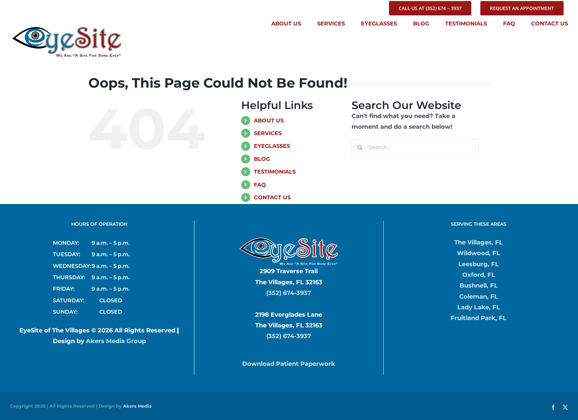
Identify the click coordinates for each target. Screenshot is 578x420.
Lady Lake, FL (478, 307)
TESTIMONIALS (275, 172)
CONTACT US (272, 197)
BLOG (262, 159)
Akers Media (137, 406)
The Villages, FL (478, 242)
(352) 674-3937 (288, 293)
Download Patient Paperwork (288, 364)
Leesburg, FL (478, 264)
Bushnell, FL (479, 285)
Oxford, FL (478, 275)
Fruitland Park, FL (478, 318)
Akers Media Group (116, 341)
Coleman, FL (478, 296)
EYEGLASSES (272, 146)
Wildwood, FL (478, 253)
